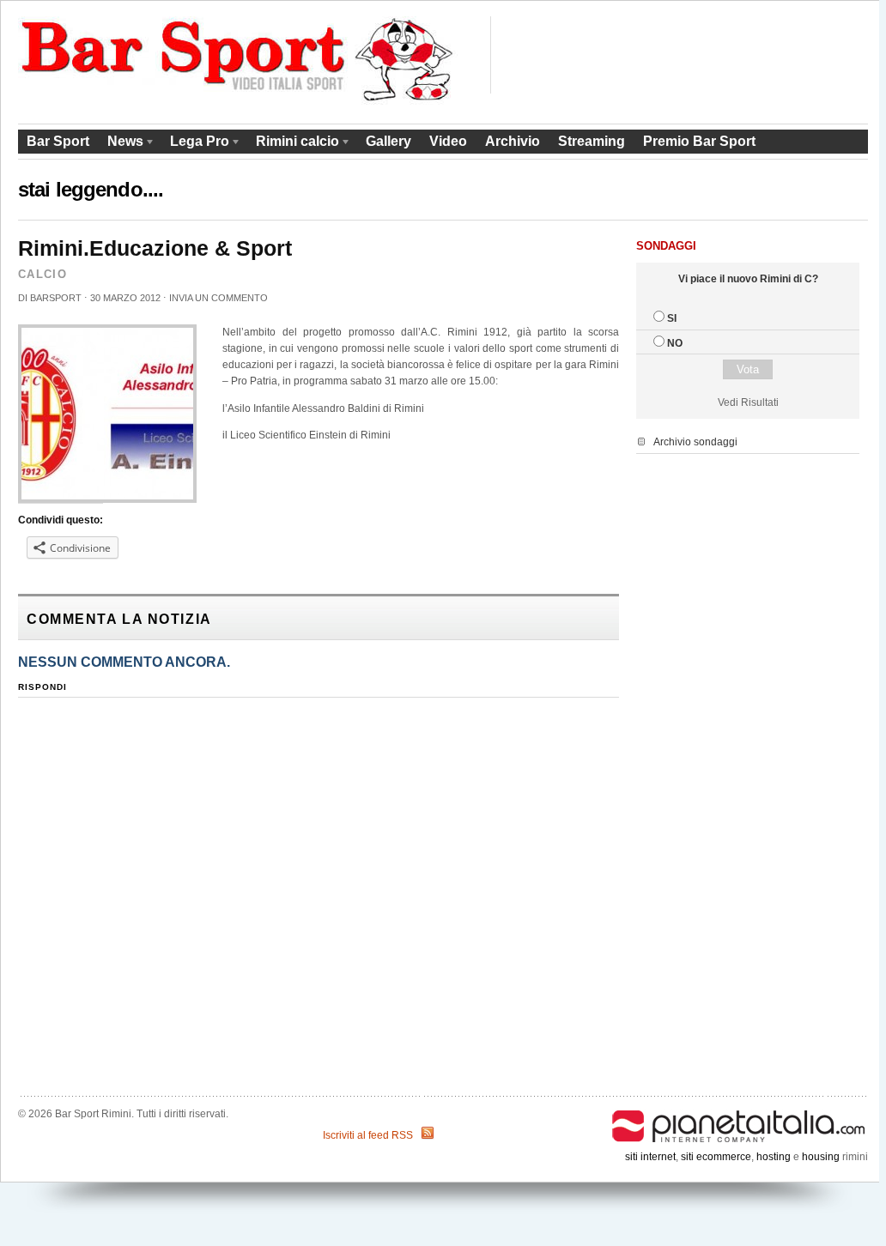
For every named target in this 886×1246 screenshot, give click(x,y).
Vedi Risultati (748, 402)
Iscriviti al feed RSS (368, 1135)
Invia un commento (218, 298)
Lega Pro (195, 144)
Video (448, 141)
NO (675, 343)
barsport (56, 298)
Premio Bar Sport (699, 141)
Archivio (512, 141)
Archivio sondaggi (695, 442)
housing (821, 1157)
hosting (773, 1157)
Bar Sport (58, 141)
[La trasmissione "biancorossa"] (238, 101)
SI (672, 318)
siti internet (650, 1157)
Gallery (388, 141)
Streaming (591, 141)
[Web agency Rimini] (739, 1114)
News (121, 144)
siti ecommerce (716, 1157)
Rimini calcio (293, 144)
